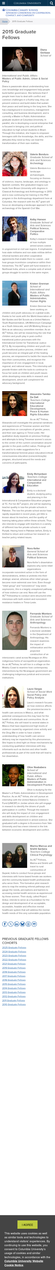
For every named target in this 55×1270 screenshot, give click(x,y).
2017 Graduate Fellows (13, 976)
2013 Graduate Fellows (14, 992)
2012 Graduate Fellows (14, 996)
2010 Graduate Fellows (14, 1004)
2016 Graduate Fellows (14, 980)
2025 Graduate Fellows (14, 947)
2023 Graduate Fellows (14, 955)
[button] (3, 3)
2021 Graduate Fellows (14, 963)
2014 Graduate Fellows (14, 988)
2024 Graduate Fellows (14, 951)
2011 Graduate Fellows (13, 1000)
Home (5, 21)
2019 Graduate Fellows (14, 968)
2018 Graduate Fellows (14, 972)
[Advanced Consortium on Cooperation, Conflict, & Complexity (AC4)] (27, 12)
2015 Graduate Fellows (14, 984)
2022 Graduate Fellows (14, 959)
